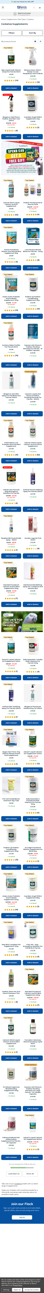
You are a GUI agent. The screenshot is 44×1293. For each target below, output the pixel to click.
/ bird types (21, 19)
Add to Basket (11, 88)
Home (3, 19)
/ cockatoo (30, 19)
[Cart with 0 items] (40, 8)
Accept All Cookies (32, 1290)
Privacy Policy (17, 1285)
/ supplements (11, 19)
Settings (6, 1290)
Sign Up (22, 1217)
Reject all (17, 1290)
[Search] (34, 8)
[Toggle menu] (3, 7)
